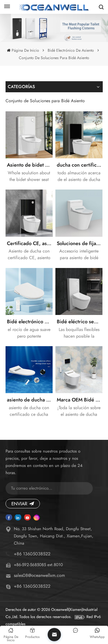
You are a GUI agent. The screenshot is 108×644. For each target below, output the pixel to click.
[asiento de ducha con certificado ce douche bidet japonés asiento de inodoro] (29, 369)
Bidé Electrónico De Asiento (71, 50)
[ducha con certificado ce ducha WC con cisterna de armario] (78, 134)
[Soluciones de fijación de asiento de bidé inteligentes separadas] (78, 213)
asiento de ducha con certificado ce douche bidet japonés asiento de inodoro (30, 399)
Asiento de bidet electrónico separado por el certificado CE (30, 165)
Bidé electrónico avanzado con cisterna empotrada (30, 321)
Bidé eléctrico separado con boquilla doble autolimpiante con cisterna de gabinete (79, 321)
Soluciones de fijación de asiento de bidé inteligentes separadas (79, 243)
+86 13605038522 (32, 554)
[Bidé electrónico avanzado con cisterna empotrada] (29, 291)
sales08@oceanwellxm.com (39, 575)
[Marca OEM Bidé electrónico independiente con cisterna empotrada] (78, 369)
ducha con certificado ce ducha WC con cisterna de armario (79, 165)
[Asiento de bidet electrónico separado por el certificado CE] (29, 134)
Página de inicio (25, 50)
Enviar (19, 503)
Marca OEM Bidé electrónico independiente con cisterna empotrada (79, 399)
